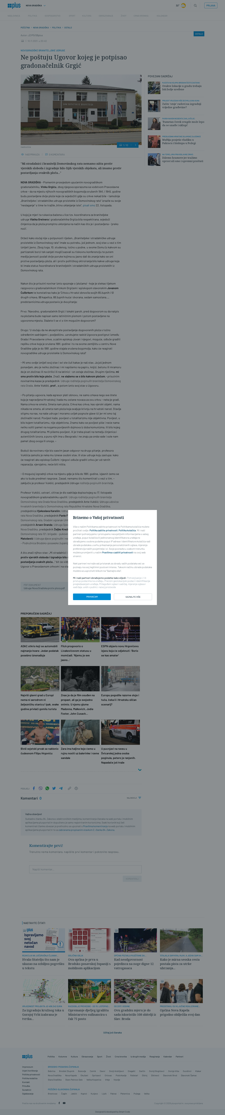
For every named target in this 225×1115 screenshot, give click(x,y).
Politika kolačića (127, 530)
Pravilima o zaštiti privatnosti (117, 552)
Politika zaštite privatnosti (104, 530)
